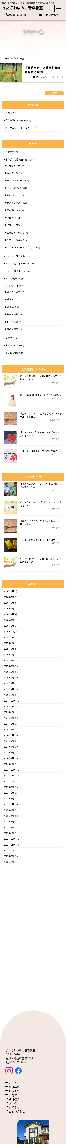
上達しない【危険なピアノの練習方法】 (39, 451)
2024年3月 (9, 752)
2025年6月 (9, 666)
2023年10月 (9, 781)
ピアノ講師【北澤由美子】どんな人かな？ (41, 394)
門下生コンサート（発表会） (19, 127)
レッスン (14, 1091)
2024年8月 (9, 723)
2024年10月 (9, 712)
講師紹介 (14, 1099)
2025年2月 (9, 689)
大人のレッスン (15, 202)
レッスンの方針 (15, 187)
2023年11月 (9, 775)
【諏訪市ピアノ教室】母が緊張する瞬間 (43, 70)
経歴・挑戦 (12, 314)
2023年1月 (9, 833)
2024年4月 (9, 746)
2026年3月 (9, 614)
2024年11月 (9, 706)
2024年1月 (9, 764)
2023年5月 (9, 810)
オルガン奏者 (13, 292)
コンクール (12, 172)
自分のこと (12, 321)
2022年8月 (9, 861)
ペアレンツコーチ (16, 180)
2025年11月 (9, 637)
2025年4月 (9, 677)
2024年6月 (9, 735)
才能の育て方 (13, 217)
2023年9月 (9, 787)
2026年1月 (9, 625)
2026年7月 (9, 591)
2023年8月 (9, 792)
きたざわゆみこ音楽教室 (22, 7)
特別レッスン (13, 225)
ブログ (12, 1103)
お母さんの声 (13, 165)
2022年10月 (9, 850)
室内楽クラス (13, 210)
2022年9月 (9, 856)
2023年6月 (9, 804)
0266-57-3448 (18, 15)
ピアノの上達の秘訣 (15, 256)
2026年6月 (9, 597)
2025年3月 (9, 683)
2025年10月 (9, 643)
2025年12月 (9, 631)
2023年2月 (9, 827)
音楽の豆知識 (12, 353)
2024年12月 (9, 700)
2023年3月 (9, 821)
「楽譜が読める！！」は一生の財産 (37, 539)
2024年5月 (9, 740)
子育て (8, 338)
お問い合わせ (50, 15)
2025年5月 (9, 671)
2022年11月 (9, 844)
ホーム (6, 58)
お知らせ (9, 113)
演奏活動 (11, 306)
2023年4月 (9, 815)
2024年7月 (9, 729)
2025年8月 (9, 654)
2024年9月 (9, 717)
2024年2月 (9, 758)
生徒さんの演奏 (15, 240)
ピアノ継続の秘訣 (14, 278)
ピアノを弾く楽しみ (15, 271)
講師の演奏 (12, 329)
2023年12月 (9, 769)
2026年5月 (9, 602)
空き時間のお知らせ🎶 (16, 120)
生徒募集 (14, 1087)
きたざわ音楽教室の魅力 (17, 159)
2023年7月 (9, 798)
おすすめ (9, 152)
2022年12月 (9, 838)
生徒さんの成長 (15, 232)
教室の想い (12, 299)
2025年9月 (9, 648)
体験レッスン (40, 77)
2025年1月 (9, 694)
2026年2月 (9, 620)
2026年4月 (9, 608)
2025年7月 (9, 660)
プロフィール (12, 286)
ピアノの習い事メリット (17, 263)
